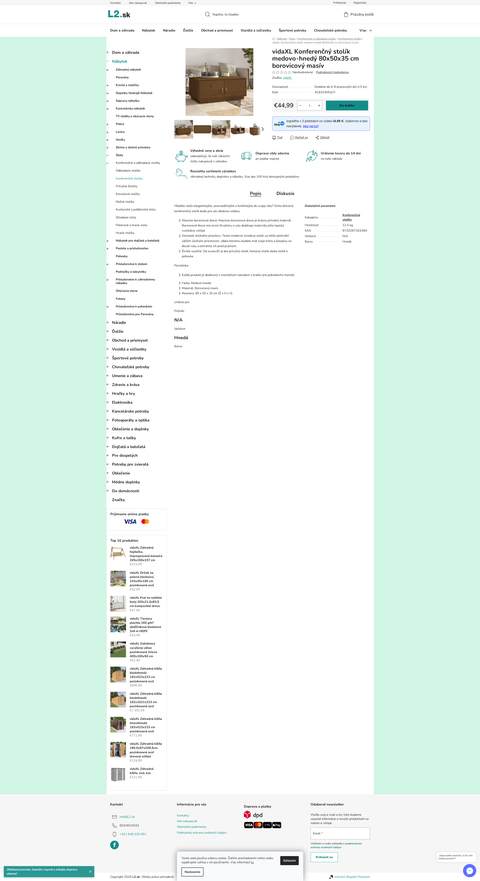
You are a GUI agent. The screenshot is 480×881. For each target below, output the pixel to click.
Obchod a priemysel (130, 340)
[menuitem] (122, 30)
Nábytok (119, 61)
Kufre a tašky (124, 437)
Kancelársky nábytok (130, 108)
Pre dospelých (125, 455)
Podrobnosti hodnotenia (332, 72)
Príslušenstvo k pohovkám (134, 306)
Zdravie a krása (125, 384)
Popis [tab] (255, 193)
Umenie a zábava (127, 375)
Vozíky (120, 140)
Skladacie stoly (126, 217)
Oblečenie (121, 473)
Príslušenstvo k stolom (131, 264)
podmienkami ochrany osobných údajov (336, 845)
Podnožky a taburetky (131, 272)
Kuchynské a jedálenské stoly (136, 209)
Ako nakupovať (138, 3)
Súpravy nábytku (127, 101)
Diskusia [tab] (285, 193)
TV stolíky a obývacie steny (135, 116)
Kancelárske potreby (130, 411)
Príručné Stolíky (126, 186)
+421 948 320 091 (133, 834)
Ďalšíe (117, 331)
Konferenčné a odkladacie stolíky (138, 163)
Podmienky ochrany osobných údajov (202, 833)
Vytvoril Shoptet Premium (352, 877)
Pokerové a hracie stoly (131, 225)
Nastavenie (192, 872)
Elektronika (122, 402)
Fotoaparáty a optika (130, 420)
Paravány (122, 77)
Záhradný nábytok (128, 70)
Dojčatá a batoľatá (128, 446)
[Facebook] (114, 845)
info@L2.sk (127, 817)
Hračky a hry (123, 393)
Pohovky (121, 256)
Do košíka (346, 105)
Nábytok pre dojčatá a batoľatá (137, 241)
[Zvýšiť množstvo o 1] (319, 105)
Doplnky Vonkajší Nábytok (134, 93)
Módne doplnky (126, 482)
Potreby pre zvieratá (130, 464)
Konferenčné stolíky (129, 178)
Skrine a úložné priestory (133, 147)
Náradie (119, 322)
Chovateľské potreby (130, 367)
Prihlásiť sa (324, 857)
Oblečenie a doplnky (130, 429)
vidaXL (287, 78)
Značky (118, 499)
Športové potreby (128, 358)
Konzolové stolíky (128, 194)
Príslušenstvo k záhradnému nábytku (135, 281)
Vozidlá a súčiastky (129, 349)
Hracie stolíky (125, 233)
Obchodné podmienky (168, 3)
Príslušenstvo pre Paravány (135, 314)
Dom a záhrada (125, 52)
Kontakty (115, 3)
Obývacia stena (126, 291)
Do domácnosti (125, 491)
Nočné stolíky (125, 202)
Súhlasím (289, 861)
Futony (120, 299)
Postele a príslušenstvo (132, 248)
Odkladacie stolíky (128, 171)
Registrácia (360, 3)
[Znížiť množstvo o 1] (300, 105)
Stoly (119, 155)
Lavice (120, 132)
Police (120, 124)
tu (252, 862)
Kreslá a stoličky (127, 85)
